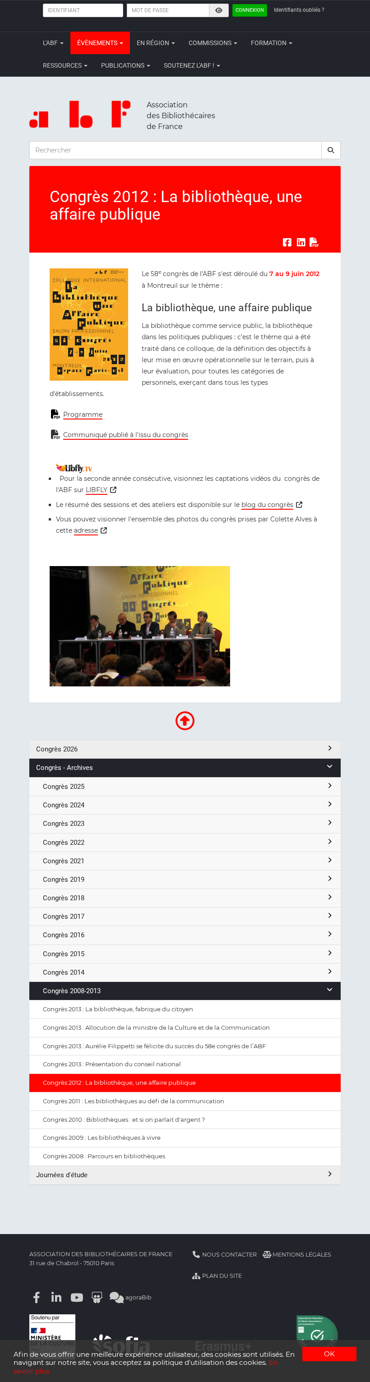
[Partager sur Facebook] (287, 242)
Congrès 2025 (63, 787)
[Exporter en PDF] (314, 242)
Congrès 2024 (63, 805)
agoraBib (138, 1297)
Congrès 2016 (63, 935)
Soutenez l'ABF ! (190, 65)
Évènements (98, 42)
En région (154, 42)
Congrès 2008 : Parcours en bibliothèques (104, 1156)
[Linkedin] (57, 1297)
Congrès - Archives (64, 768)
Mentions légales (301, 1254)
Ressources (63, 65)
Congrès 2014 (63, 972)
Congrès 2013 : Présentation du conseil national (112, 1064)
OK (329, 1354)
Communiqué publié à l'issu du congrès (125, 435)
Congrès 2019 (63, 879)
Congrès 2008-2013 (72, 991)
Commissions (211, 42)
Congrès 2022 (63, 842)
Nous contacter (229, 1254)
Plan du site (221, 1275)
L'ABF (51, 42)
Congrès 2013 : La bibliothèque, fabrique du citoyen (118, 1009)
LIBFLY (96, 490)
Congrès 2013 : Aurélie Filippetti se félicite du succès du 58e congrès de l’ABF (154, 1046)
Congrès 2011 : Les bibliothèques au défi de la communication (133, 1101)
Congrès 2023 (63, 824)
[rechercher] (331, 150)
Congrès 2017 (63, 916)
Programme (82, 414)
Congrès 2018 (63, 898)
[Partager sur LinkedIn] (301, 242)
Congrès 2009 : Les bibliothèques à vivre (102, 1137)
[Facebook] (36, 1297)
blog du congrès (267, 505)
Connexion (250, 10)
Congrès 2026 (57, 749)
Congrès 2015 (63, 954)
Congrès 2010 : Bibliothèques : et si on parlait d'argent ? (124, 1119)
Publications (123, 65)
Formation (269, 42)
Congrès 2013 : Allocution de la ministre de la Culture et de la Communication (156, 1027)
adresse (86, 530)
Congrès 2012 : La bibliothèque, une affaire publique (119, 1082)
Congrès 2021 (63, 861)
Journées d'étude (62, 1175)
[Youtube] (76, 1297)
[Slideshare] (97, 1297)
